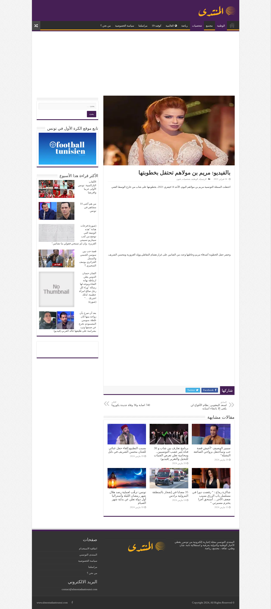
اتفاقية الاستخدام (88, 548)
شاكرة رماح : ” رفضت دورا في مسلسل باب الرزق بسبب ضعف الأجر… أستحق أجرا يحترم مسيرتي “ (211, 497)
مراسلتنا (142, 25)
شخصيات (197, 25)
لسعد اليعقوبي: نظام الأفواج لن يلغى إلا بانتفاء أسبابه (209, 405)
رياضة (184, 25)
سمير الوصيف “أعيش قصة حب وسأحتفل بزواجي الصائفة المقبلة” (212, 451)
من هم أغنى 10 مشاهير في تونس (88, 207)
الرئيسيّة (232, 25)
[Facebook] (72, 602)
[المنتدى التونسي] (217, 9)
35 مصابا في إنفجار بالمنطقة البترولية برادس (170, 493)
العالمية (170, 25)
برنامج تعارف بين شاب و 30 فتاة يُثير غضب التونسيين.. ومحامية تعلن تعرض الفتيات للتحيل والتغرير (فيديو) (171, 453)
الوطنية (221, 25)
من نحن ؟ (105, 25)
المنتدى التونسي (88, 554)
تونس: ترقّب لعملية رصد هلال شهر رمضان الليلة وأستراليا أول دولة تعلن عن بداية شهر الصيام (128, 497)
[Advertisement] (135, 64)
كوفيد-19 (156, 25)
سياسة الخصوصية (124, 25)
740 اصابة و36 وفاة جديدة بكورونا (130, 404)
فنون (178, 179)
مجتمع (209, 25)
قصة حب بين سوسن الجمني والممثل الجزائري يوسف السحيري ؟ (87, 258)
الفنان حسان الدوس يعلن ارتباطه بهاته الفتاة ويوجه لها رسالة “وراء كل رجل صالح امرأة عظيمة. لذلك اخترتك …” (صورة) (87, 287)
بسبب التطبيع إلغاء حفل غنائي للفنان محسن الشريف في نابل (127, 449)
